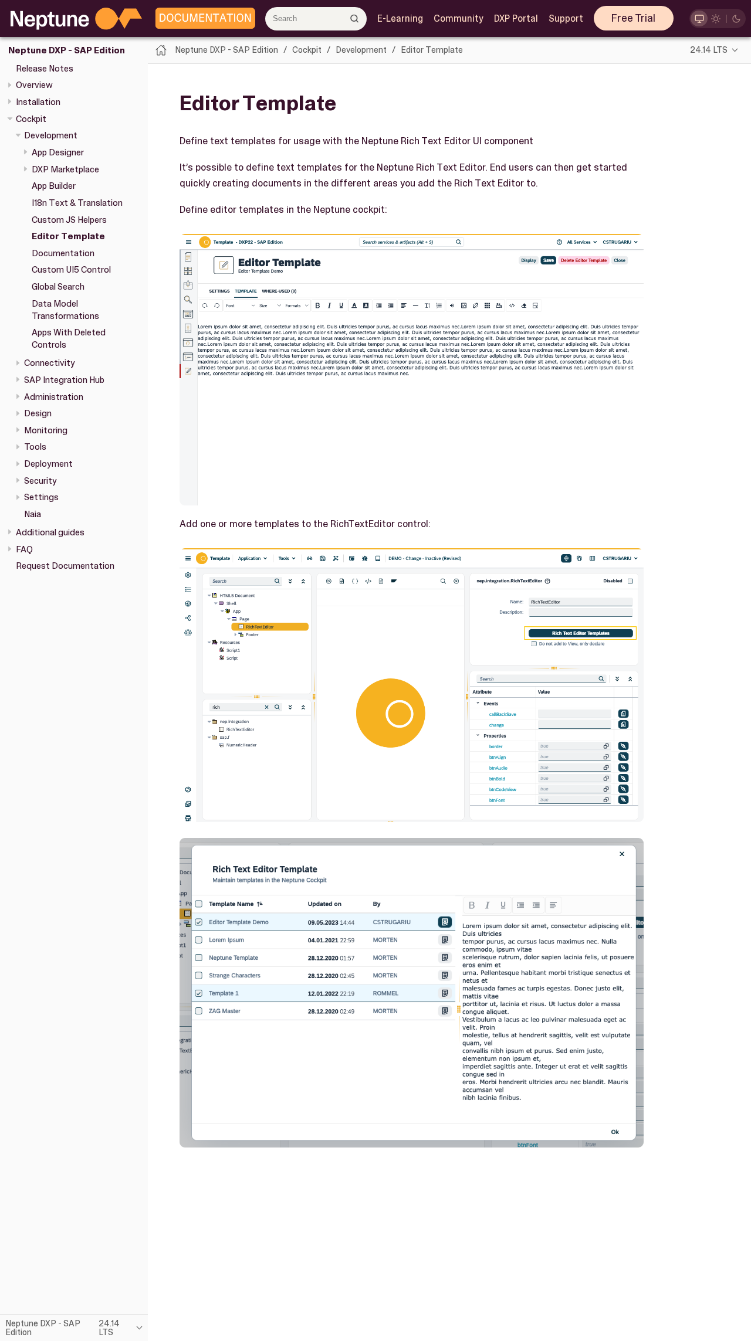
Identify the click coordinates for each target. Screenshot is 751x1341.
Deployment (48, 464)
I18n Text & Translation (77, 203)
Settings (41, 497)
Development (50, 135)
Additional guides (50, 532)
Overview (34, 85)
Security (40, 481)
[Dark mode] (737, 18)
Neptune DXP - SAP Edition (66, 50)
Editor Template (68, 236)
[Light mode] (716, 18)
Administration (53, 396)
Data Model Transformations (65, 310)
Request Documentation (65, 566)
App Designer (58, 152)
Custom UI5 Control (71, 270)
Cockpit (31, 118)
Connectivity (49, 363)
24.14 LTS (709, 50)
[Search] (354, 18)
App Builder (54, 186)
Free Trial (633, 18)
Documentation (63, 253)
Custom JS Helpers (69, 219)
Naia (32, 514)
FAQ (24, 549)
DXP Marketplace (65, 169)
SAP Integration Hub (64, 380)
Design (38, 413)
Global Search (58, 287)
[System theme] (699, 18)
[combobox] (316, 18)
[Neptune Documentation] (202, 18)
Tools (35, 447)
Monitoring (45, 430)
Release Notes (44, 68)
